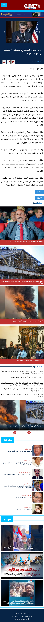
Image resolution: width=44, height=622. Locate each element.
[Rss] (17, 619)
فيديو (7, 519)
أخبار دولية (39, 61)
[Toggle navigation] (4, 5)
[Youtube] (24, 619)
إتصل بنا (16, 613)
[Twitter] (26, 619)
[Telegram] (22, 619)
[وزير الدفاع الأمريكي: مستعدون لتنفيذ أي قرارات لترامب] (13, 62)
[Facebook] (28, 619)
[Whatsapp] (20, 619)
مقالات (7, 439)
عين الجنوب (25, 613)
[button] (4, 32)
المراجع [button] (39, 197)
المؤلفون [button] (39, 191)
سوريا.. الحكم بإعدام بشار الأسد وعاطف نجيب (29, 426)
